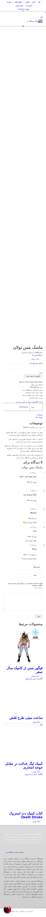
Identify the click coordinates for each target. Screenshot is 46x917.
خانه (39, 2)
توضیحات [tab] (39, 414)
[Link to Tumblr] (37, 914)
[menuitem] (39, 2)
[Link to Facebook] (33, 914)
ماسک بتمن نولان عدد (36, 363)
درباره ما (9, 2)
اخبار (33, 2)
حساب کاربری (19, 6)
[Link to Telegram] (41, 914)
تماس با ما (29, 6)
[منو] (39, 21)
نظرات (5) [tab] (39, 417)
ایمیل (34, 575)
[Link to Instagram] (30, 914)
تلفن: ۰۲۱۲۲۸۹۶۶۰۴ (23, 9)
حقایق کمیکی (18, 2)
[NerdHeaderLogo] (27, 21)
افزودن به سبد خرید (33, 376)
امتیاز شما (36, 567)
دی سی (18, 402)
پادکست (27, 2)
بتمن (23, 402)
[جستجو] (33, 21)
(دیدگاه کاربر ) (37, 355)
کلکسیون (35, 402)
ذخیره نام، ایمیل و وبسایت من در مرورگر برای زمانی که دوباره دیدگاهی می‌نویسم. (25, 584)
